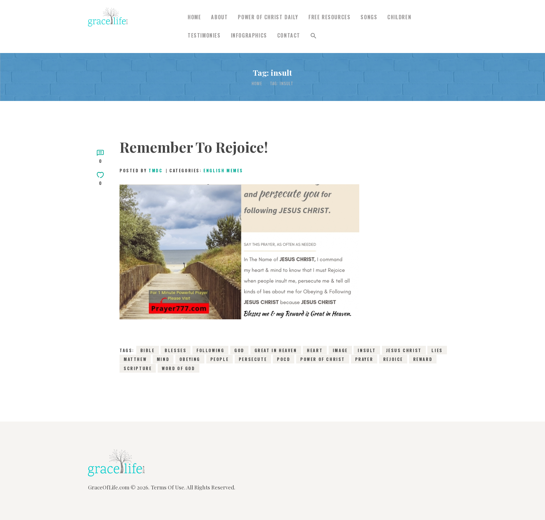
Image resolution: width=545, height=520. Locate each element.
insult (367, 350)
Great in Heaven (276, 350)
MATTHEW (135, 359)
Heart (315, 350)
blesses (175, 350)
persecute (253, 359)
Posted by (141, 170)
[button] (313, 36)
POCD (283, 359)
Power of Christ (322, 359)
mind (163, 359)
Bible (147, 350)
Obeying (189, 359)
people (219, 359)
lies (436, 350)
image (340, 350)
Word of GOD (178, 368)
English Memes (223, 170)
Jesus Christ (404, 350)
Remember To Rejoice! (194, 146)
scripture (138, 368)
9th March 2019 (250, 259)
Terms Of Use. (168, 487)
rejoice (393, 359)
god (239, 350)
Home (257, 83)
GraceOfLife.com (108, 487)
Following (210, 350)
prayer (364, 359)
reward (423, 359)
